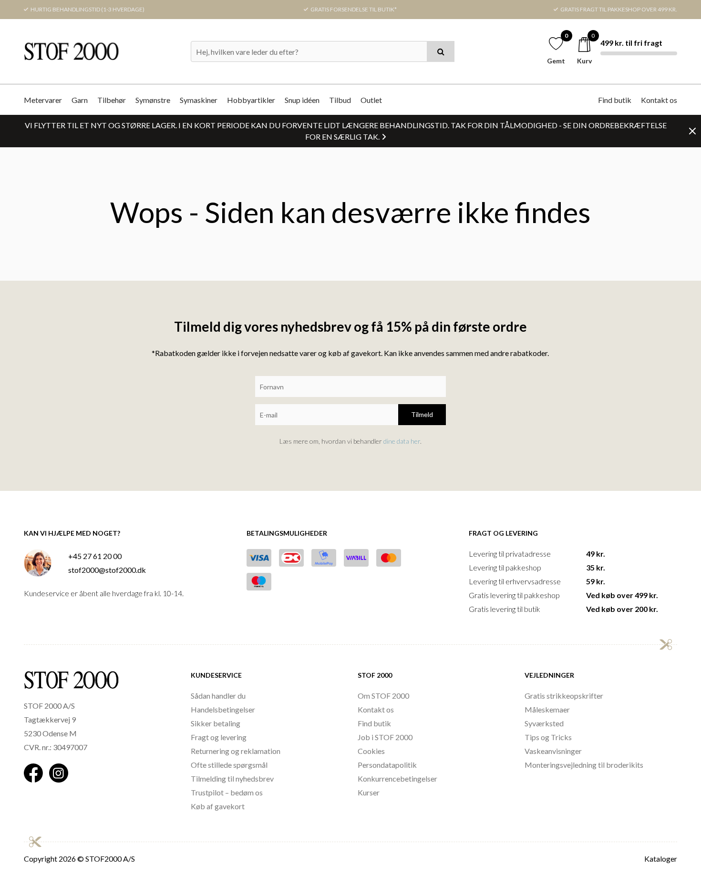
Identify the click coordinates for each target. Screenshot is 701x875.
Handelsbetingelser (223, 709)
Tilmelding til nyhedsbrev (232, 778)
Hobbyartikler (251, 99)
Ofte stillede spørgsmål (229, 764)
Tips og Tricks (548, 737)
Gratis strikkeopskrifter (564, 695)
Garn (80, 99)
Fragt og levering (219, 737)
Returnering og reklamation (235, 750)
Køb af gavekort (218, 806)
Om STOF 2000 (383, 695)
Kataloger (660, 858)
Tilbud (340, 99)
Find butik (614, 99)
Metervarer (43, 99)
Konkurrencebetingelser (397, 778)
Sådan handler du (218, 695)
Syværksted (544, 723)
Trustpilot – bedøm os (227, 792)
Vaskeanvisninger (553, 750)
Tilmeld (422, 414)
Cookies (371, 750)
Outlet (371, 99)
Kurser (369, 792)
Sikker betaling (215, 723)
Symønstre (152, 99)
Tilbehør (111, 99)
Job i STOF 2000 (385, 737)
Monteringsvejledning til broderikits (584, 764)
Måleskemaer (547, 709)
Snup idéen (302, 99)
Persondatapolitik (387, 764)
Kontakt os (659, 99)
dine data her (401, 441)
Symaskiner (198, 99)
